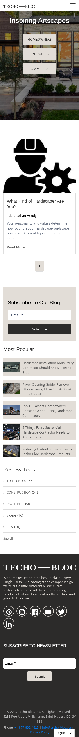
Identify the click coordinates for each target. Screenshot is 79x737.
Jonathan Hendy (24, 215)
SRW (13, 527)
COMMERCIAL (39, 69)
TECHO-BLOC (20, 481)
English (61, 733)
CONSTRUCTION (22, 492)
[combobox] (64, 733)
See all (8, 538)
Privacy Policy (39, 732)
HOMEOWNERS (39, 39)
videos (15, 515)
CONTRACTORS (39, 54)
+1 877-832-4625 (26, 727)
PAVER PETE (19, 504)
